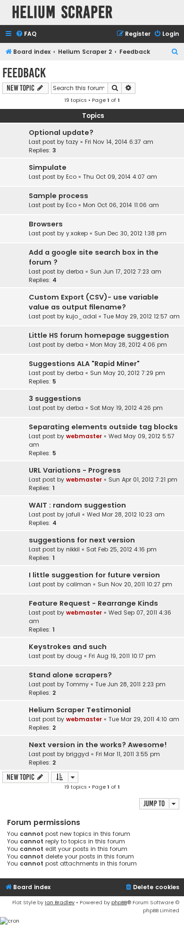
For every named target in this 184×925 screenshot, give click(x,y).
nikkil (73, 549)
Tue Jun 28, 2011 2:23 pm (130, 684)
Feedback (24, 73)
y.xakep (77, 233)
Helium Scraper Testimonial (80, 710)
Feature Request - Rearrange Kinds (93, 603)
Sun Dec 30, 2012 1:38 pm (130, 233)
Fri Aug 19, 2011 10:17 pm (122, 656)
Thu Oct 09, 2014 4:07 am (120, 177)
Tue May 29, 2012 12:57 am (141, 316)
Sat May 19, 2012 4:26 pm (126, 408)
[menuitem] (26, 34)
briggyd (77, 754)
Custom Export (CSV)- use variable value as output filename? (94, 302)
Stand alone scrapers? (70, 675)
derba (75, 271)
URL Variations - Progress (75, 470)
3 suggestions (55, 398)
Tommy (77, 684)
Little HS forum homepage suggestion (99, 335)
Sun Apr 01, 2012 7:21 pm (143, 479)
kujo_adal (81, 316)
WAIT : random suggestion (77, 505)
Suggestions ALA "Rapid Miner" (84, 363)
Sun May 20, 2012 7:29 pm (127, 373)
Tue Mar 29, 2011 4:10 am (144, 719)
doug (74, 656)
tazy (72, 142)
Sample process (58, 195)
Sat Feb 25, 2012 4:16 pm (121, 549)
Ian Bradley (60, 902)
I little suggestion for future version (94, 575)
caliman (78, 584)
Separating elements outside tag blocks (103, 427)
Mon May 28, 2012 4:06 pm (128, 345)
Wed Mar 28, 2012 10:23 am (126, 514)
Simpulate (48, 167)
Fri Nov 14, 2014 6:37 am (119, 142)
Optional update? (61, 132)
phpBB (119, 902)
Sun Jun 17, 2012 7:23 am (125, 271)
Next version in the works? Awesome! (98, 745)
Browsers (46, 224)
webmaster (84, 436)
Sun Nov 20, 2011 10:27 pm (135, 584)
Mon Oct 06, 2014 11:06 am (121, 205)
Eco (71, 177)
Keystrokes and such (68, 646)
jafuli (73, 514)
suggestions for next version (82, 540)
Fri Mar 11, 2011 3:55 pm (128, 754)
